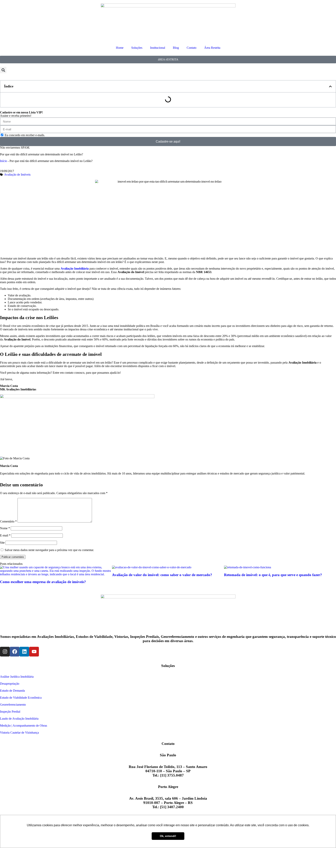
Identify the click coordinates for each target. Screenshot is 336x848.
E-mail (5, 535)
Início (3, 161)
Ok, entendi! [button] (168, 836)
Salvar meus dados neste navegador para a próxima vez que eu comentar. (49, 550)
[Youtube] (34, 651)
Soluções (136, 47)
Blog (176, 47)
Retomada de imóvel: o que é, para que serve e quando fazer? (273, 575)
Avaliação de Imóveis (17, 174)
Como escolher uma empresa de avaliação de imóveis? (43, 582)
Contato (191, 47)
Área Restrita (212, 47)
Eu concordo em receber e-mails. (25, 135)
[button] (3, 70)
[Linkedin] (24, 651)
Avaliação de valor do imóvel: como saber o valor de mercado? (162, 575)
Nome (5, 528)
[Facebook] (14, 651)
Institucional (157, 47)
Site (2, 542)
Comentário (8, 521)
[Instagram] (5, 651)
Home (119, 47)
